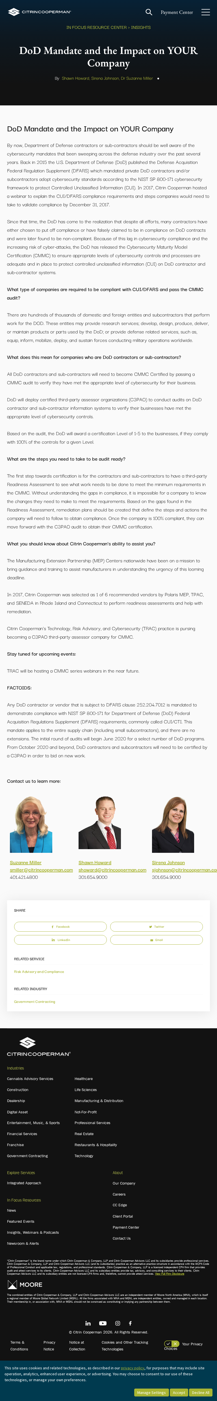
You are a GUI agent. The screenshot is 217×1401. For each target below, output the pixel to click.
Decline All (200, 1392)
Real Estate (84, 1133)
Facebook (63, 926)
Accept (179, 1392)
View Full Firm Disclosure (169, 1273)
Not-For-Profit (86, 1112)
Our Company (124, 1183)
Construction (18, 1089)
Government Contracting (34, 1001)
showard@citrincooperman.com (112, 869)
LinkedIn (64, 939)
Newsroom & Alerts (23, 1243)
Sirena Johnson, (105, 77)
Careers (119, 1194)
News (11, 1210)
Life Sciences (86, 1089)
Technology (84, 1155)
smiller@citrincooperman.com (41, 869)
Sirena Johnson (168, 862)
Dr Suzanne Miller (137, 77)
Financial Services (22, 1133)
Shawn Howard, (76, 77)
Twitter (159, 926)
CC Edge (120, 1205)
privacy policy (132, 1367)
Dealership (16, 1100)
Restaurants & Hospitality (96, 1144)
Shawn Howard (95, 862)
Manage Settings (151, 1392)
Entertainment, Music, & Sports (33, 1122)
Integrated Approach (24, 1183)
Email (159, 939)
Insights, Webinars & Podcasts (33, 1232)
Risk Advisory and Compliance (39, 971)
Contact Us (122, 1238)
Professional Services (92, 1122)
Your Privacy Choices (183, 1346)
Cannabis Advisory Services (30, 1078)
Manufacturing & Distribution (99, 1100)
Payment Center (177, 12)
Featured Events (20, 1221)
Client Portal (123, 1216)
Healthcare (84, 1078)
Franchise (15, 1144)
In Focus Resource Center (96, 26)
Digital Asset (17, 1112)
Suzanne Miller (26, 862)
